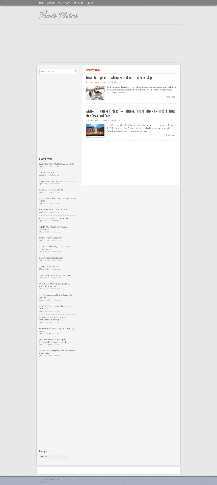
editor (90, 82)
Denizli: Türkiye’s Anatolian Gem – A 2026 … (55, 307)
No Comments (104, 82)
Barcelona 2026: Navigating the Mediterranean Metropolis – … (53, 318)
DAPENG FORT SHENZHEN (50, 258)
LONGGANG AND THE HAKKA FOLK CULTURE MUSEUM (54, 285)
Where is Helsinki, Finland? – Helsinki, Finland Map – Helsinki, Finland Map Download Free (130, 113)
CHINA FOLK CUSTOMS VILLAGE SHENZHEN (53, 228)
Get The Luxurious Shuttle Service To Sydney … (55, 296)
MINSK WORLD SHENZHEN (50, 238)
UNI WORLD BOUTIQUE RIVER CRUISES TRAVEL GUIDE (56, 248)
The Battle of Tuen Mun (49, 267)
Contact (50, 2)
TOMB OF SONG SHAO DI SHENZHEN (55, 275)
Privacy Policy (64, 2)
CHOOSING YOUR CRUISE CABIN (53, 210)
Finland (117, 82)
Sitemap (43, 482)
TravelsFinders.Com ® (49, 479)
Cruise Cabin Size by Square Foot (53, 218)
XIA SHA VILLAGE (46, 173)
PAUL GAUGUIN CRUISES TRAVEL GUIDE (56, 164)
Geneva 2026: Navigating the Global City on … (56, 329)
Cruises (90, 2)
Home (41, 2)
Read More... (171, 97)
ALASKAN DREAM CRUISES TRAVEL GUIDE (57, 181)
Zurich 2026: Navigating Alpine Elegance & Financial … (57, 352)
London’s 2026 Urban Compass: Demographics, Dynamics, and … (53, 341)
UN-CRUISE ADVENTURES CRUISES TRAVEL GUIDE (57, 200)
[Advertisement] (110, 44)
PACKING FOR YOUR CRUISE (51, 190)
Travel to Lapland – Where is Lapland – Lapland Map (119, 77)
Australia (78, 2)
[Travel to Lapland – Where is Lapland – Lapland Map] (95, 93)
